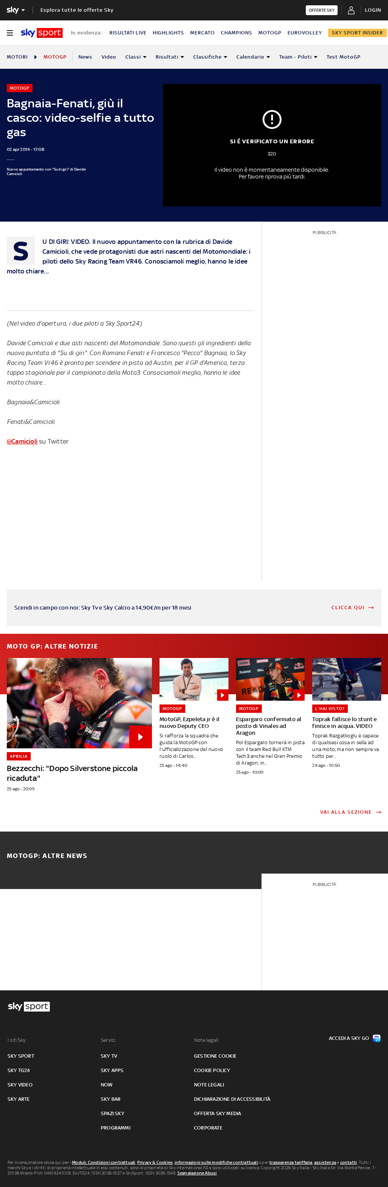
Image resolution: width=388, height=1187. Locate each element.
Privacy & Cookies (155, 1162)
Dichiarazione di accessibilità (232, 1099)
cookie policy (212, 1070)
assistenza (325, 1162)
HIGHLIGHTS (168, 33)
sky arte (19, 1099)
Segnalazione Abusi (197, 1173)
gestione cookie (215, 1056)
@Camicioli (22, 441)
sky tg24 (19, 1070)
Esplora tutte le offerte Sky (77, 10)
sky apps (112, 1070)
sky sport (21, 1056)
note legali (209, 1085)
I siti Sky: (17, 1040)
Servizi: (109, 1040)
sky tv (109, 1056)
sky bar (110, 1099)
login (373, 10)
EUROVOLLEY (305, 33)
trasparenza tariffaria (290, 1162)
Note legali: (206, 1040)
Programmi (115, 1128)
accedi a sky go (349, 1038)
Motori (17, 57)
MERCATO (202, 33)
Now (107, 1085)
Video (109, 57)
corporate (208, 1128)
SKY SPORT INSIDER (357, 33)
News (85, 57)
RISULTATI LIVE (128, 33)
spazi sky (112, 1113)
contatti (348, 1162)
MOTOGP (270, 33)
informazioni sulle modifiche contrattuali (216, 1162)
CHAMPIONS (236, 33)
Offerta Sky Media (217, 1113)
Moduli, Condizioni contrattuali (103, 1162)
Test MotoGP (344, 57)
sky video (20, 1085)
